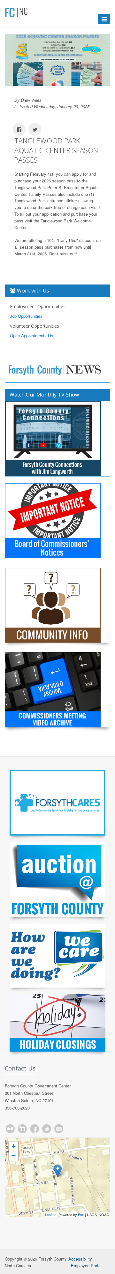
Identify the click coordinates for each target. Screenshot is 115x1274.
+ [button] (14, 1146)
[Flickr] (10, 1128)
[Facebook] (34, 1128)
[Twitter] (46, 1128)
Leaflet (50, 1214)
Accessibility (80, 1259)
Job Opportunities (26, 316)
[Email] (58, 1128)
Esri (81, 1214)
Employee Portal (86, 1265)
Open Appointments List (32, 336)
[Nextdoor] (22, 1128)
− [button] (14, 1156)
